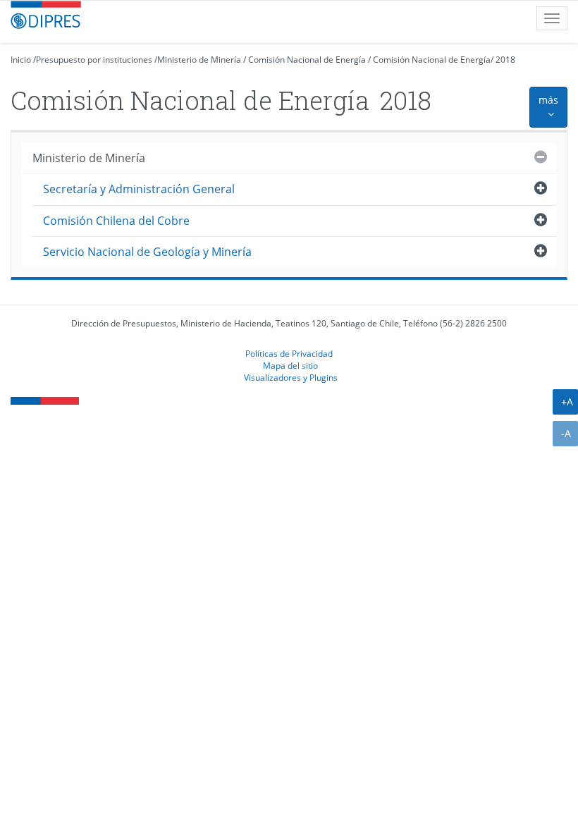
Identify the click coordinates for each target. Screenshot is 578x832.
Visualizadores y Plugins (291, 377)
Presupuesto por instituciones (94, 60)
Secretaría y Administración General (139, 189)
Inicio (21, 60)
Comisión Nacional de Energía (307, 60)
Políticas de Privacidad (289, 353)
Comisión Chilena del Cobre (116, 220)
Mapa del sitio (290, 365)
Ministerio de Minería (199, 60)
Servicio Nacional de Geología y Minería (147, 251)
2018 (505, 60)
